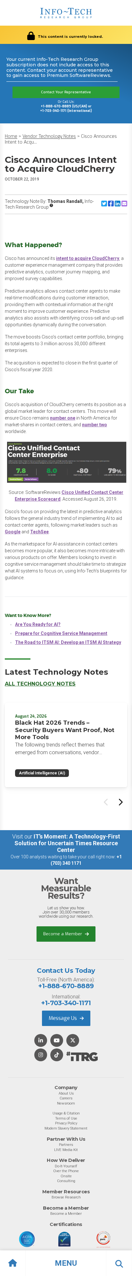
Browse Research (66, 1197)
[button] (66, 1263)
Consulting (66, 1181)
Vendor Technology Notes (49, 136)
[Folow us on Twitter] (73, 1040)
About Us (66, 1093)
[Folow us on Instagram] (40, 1055)
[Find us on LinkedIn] (40, 1040)
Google (13, 531)
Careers (66, 1098)
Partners (66, 1144)
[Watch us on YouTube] (56, 1040)
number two (94, 424)
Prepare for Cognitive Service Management (61, 633)
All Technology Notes (40, 684)
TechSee (39, 531)
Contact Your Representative (66, 92)
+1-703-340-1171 (66, 1003)
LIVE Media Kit (66, 1149)
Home (11, 136)
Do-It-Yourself (66, 1166)
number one (62, 418)
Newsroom (66, 1103)
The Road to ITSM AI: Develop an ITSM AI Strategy (68, 642)
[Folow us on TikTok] (57, 1055)
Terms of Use (66, 1118)
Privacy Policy (66, 1123)
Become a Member (63, 934)
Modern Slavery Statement (66, 1128)
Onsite (66, 1176)
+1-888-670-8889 (66, 986)
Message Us (63, 1018)
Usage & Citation (66, 1113)
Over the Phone (66, 1171)
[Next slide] (120, 802)
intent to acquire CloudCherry (87, 258)
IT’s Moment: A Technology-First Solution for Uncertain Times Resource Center (67, 843)
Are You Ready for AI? (38, 624)
